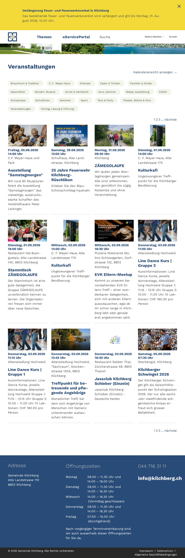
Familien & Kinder (141, 83)
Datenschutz (165, 550)
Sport (84, 100)
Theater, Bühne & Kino (137, 100)
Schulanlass (18, 100)
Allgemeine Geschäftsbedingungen (156, 554)
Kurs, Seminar (107, 91)
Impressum (146, 550)
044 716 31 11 (152, 466)
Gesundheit (18, 91)
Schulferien (42, 100)
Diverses (85, 83)
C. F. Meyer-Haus (59, 83)
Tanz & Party (105, 100)
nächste (170, 119)
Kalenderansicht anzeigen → (155, 72)
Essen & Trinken (110, 83)
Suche (105, 37)
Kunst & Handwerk (77, 91)
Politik (163, 91)
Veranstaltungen (21, 108)
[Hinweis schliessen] (179, 6)
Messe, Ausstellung (137, 91)
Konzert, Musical (45, 91)
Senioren (65, 100)
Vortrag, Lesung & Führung (57, 108)
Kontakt (173, 37)
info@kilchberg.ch (157, 478)
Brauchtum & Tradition (25, 83)
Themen (44, 37)
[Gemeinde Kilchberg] (20, 36)
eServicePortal (76, 37)
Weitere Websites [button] (153, 37)
